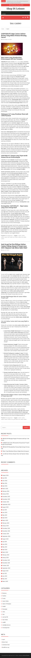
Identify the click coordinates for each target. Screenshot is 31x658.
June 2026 (4, 480)
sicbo (4, 611)
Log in (3, 639)
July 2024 (4, 541)
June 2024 (4, 544)
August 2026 (5, 475)
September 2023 (6, 568)
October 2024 (5, 533)
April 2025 (4, 517)
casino (26, 88)
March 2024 (5, 552)
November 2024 (6, 531)
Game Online (6, 601)
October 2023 (5, 565)
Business (5, 593)
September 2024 (6, 536)
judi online (15, 419)
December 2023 (6, 560)
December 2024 (6, 528)
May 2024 (4, 547)
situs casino (17, 61)
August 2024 (5, 539)
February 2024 (5, 554)
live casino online (17, 237)
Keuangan (5, 609)
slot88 (4, 622)
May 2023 (4, 578)
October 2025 (5, 501)
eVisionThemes (26, 655)
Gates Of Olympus (7, 603)
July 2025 (4, 509)
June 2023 (4, 576)
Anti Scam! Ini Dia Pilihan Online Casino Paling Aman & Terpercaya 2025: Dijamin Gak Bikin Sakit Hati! (14, 246)
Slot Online (5, 619)
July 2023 (4, 573)
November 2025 (6, 499)
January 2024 (5, 557)
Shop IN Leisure (15, 8)
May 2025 (4, 515)
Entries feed (4, 642)
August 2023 (5, 570)
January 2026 (5, 493)
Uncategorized (9, 235)
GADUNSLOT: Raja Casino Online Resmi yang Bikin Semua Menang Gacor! (14, 35)
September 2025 (6, 504)
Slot (3, 614)
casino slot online (8, 237)
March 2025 (5, 520)
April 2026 (4, 486)
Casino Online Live (8, 419)
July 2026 (4, 478)
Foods (4, 598)
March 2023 (5, 581)
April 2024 (4, 549)
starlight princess (7, 625)
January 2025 (5, 525)
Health (4, 606)
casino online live (13, 300)
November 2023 (6, 562)
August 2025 (5, 507)
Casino (19, 235)
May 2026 (4, 483)
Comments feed (5, 644)
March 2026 (5, 488)
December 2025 (6, 496)
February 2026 (5, 491)
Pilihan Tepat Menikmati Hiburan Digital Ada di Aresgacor (15, 451)
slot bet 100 (5, 617)
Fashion (4, 595)
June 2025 (4, 512)
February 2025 (5, 523)
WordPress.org (5, 647)
